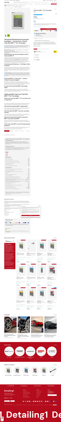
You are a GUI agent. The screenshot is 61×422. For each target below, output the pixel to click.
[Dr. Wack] (52, 351)
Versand (48, 0)
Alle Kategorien (55, 364)
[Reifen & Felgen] (35, 370)
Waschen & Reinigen (8, 375)
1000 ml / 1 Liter (18, 257)
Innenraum (44, 375)
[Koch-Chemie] (9, 241)
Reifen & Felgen (34, 375)
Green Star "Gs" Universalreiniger (20, 253)
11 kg (21, 257)
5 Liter (20, 257)
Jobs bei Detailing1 (25, 394)
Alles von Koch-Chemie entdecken (9, 267)
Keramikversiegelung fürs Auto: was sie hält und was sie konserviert (37, 336)
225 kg (25, 281)
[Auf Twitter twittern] (36, 59)
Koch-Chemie (9, 357)
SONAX (41, 357)
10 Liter (31, 281)
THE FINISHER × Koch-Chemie (20, 357)
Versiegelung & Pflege (38, 392)
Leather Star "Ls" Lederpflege (40, 277)
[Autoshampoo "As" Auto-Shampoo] (21, 293)
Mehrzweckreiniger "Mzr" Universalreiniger (50, 254)
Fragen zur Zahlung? (10, 225)
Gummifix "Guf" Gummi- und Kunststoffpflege (40, 301)
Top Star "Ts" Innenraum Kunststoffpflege (40, 254)
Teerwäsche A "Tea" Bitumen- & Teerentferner (30, 301)
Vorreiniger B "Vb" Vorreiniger (19, 277)
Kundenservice (44, 0)
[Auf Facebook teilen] (37, 59)
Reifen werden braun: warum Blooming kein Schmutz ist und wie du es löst (10, 335)
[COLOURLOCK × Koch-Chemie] (30, 351)
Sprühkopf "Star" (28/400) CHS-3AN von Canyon (31, 254)
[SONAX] (41, 351)
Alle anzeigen (55, 314)
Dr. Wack (51, 357)
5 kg (20, 281)
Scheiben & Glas (26, 375)
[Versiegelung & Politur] (17, 370)
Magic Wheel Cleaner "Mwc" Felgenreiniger (50, 301)
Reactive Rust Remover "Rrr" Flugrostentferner (50, 278)
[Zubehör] (53, 370)
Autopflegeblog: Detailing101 (26, 392)
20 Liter (32, 281)
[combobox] (30, 2)
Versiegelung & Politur (17, 375)
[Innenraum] (44, 370)
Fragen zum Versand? (7, 231)
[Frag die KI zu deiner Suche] (46, 2)
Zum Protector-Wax (17, 0)
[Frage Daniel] (52, 2)
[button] (56, 2)
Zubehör (52, 375)
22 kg (23, 257)
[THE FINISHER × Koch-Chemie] (20, 351)
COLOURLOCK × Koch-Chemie (30, 357)
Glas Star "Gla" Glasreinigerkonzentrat (31, 277)
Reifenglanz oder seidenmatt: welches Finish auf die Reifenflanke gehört (23, 336)
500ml (48, 305)
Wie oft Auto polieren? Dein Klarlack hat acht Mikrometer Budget (50, 336)
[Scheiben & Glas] (26, 370)
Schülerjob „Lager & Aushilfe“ (26, 397)
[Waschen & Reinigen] (8, 370)
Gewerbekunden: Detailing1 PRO (26, 393)
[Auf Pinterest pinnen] (39, 59)
